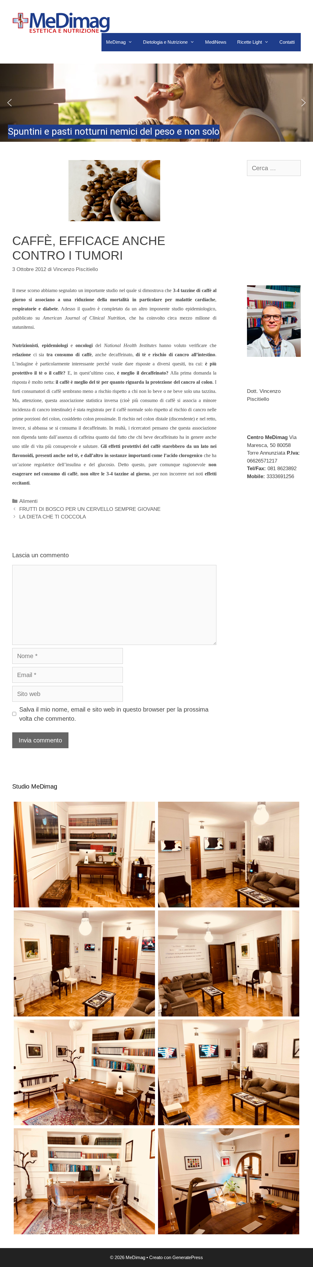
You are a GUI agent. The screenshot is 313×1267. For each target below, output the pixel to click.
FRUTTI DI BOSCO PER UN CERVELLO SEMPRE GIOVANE (89, 509)
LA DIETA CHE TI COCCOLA (52, 517)
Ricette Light (249, 42)
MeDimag (116, 42)
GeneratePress (187, 1257)
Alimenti (28, 501)
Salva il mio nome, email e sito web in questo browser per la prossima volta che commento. (113, 714)
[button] (156, 103)
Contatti (287, 42)
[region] (156, 103)
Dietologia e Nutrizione (165, 42)
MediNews (215, 42)
